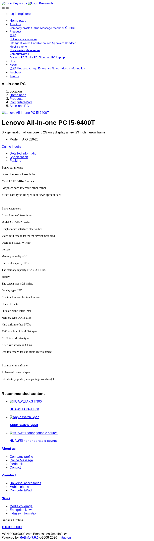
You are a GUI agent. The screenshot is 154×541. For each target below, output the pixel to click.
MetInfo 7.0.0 (28, 537)
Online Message (21, 460)
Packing (15, 160)
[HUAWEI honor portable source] (34, 433)
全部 (13, 35)
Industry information (23, 513)
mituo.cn (65, 537)
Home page (18, 20)
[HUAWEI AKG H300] (26, 401)
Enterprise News (21, 510)
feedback (16, 464)
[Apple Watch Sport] (24, 417)
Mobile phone (19, 486)
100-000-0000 (12, 527)
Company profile (21, 456)
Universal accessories (25, 483)
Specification (19, 157)
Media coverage (21, 506)
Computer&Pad (21, 102)
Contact (15, 467)
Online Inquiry (11, 146)
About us (9, 448)
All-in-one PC (19, 106)
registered (25, 13)
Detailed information (24, 153)
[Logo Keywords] (77, 3)
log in (13, 13)
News (6, 498)
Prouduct (16, 98)
